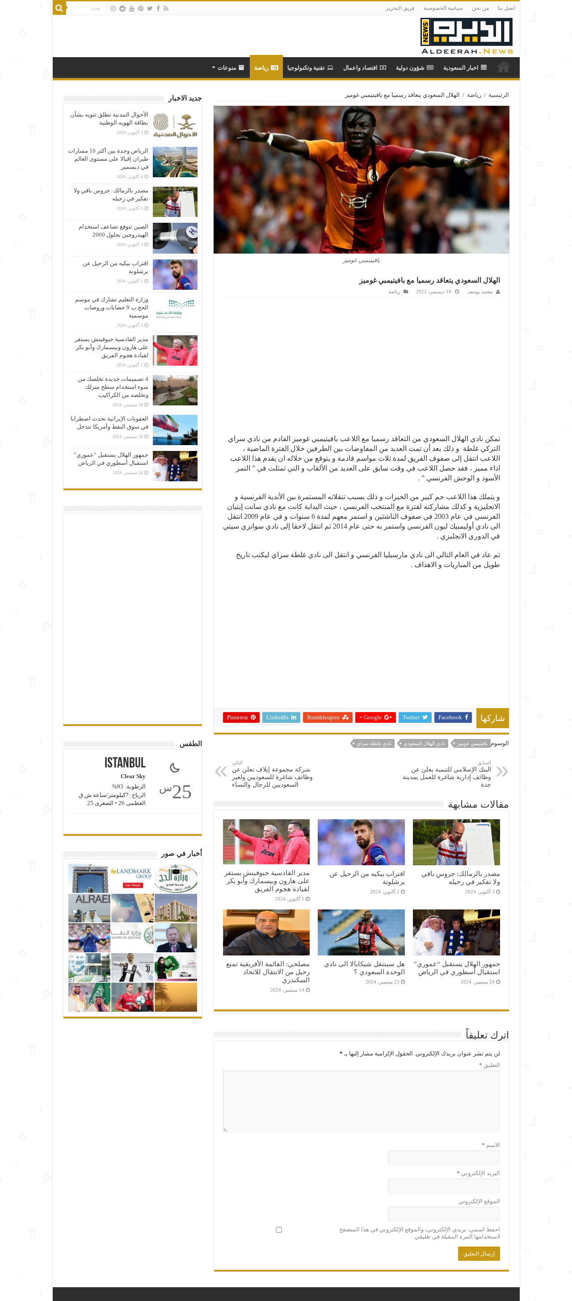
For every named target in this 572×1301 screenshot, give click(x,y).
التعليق (489, 1065)
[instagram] (113, 8)
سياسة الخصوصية (443, 8)
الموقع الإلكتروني (479, 1201)
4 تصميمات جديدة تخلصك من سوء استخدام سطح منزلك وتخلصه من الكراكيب (113, 386)
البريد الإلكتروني (478, 1173)
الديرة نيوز (503, 66)
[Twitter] (150, 8)
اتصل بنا (506, 8)
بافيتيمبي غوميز (472, 743)
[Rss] (166, 8)
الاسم (491, 1145)
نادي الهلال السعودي (424, 743)
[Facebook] (158, 8)
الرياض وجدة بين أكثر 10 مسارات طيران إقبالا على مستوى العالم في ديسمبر (108, 158)
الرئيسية (498, 95)
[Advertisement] (361, 364)
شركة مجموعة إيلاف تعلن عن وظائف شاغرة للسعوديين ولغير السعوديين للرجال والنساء (272, 774)
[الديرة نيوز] (466, 33)
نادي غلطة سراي (374, 743)
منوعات (227, 67)
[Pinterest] (140, 8)
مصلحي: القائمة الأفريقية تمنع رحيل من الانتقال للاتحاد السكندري (268, 972)
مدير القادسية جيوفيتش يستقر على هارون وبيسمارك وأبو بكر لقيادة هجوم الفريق (267, 880)
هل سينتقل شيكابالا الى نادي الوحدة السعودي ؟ (364, 968)
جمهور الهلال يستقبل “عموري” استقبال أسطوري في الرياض (457, 968)
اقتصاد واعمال (360, 67)
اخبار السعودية (461, 67)
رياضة (261, 67)
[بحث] (59, 8)
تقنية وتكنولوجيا (306, 67)
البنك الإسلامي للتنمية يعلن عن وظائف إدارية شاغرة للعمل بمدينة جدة (447, 774)
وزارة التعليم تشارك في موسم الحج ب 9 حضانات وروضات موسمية (111, 307)
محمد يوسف (479, 291)
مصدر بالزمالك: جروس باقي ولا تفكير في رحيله (460, 877)
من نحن (480, 8)
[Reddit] (122, 8)
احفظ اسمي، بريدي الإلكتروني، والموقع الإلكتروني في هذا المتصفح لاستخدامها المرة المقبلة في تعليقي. (419, 1233)
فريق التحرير (400, 8)
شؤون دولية (410, 67)
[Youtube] (131, 8)
